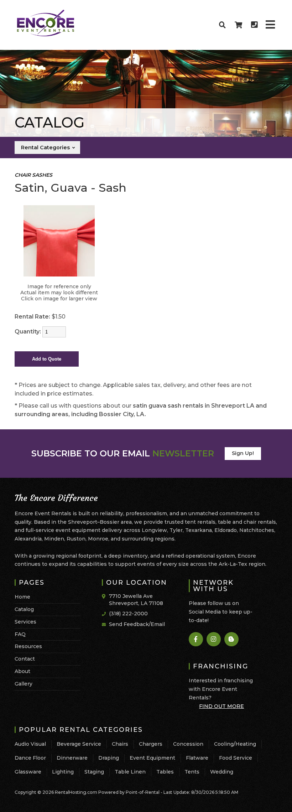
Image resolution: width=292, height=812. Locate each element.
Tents (191, 772)
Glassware (28, 772)
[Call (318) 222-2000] (105, 613)
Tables (165, 772)
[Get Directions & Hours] (105, 596)
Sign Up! (243, 453)
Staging (94, 772)
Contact (25, 659)
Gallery (23, 684)
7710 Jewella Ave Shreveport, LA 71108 (136, 599)
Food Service (235, 758)
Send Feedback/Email (137, 624)
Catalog (24, 609)
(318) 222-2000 (128, 613)
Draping (108, 758)
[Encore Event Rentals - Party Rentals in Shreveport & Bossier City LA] (46, 35)
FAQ (20, 634)
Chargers (150, 744)
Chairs (120, 744)
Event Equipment (152, 758)
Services (25, 622)
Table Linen (130, 772)
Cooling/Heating (235, 744)
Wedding (221, 772)
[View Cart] (238, 25)
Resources (28, 646)
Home (22, 597)
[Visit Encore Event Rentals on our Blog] (232, 639)
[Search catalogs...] (222, 25)
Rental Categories (46, 147)
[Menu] (270, 25)
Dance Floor (30, 758)
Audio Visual (30, 744)
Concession (188, 744)
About (22, 671)
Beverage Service (79, 744)
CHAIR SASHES (33, 175)
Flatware (197, 758)
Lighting (63, 772)
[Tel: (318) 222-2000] (254, 25)
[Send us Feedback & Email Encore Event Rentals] (105, 624)
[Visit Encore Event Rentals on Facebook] (196, 639)
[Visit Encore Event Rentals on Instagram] (214, 639)
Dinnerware (72, 758)
